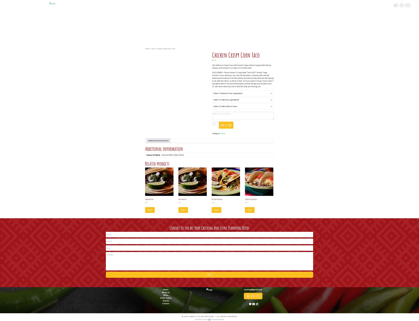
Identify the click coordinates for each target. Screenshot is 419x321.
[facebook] (253, 304)
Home (147, 48)
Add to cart (226, 125)
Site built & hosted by (209, 319)
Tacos (153, 48)
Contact (165, 303)
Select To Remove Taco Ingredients (228, 93)
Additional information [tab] (158, 140)
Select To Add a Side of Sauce (225, 106)
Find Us (166, 301)
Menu (165, 295)
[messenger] (415, 6)
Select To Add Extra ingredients (226, 100)
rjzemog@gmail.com (253, 289)
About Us (166, 292)
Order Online (166, 298)
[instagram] (257, 304)
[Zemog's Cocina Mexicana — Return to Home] (52, 3)
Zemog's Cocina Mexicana (201, 317)
